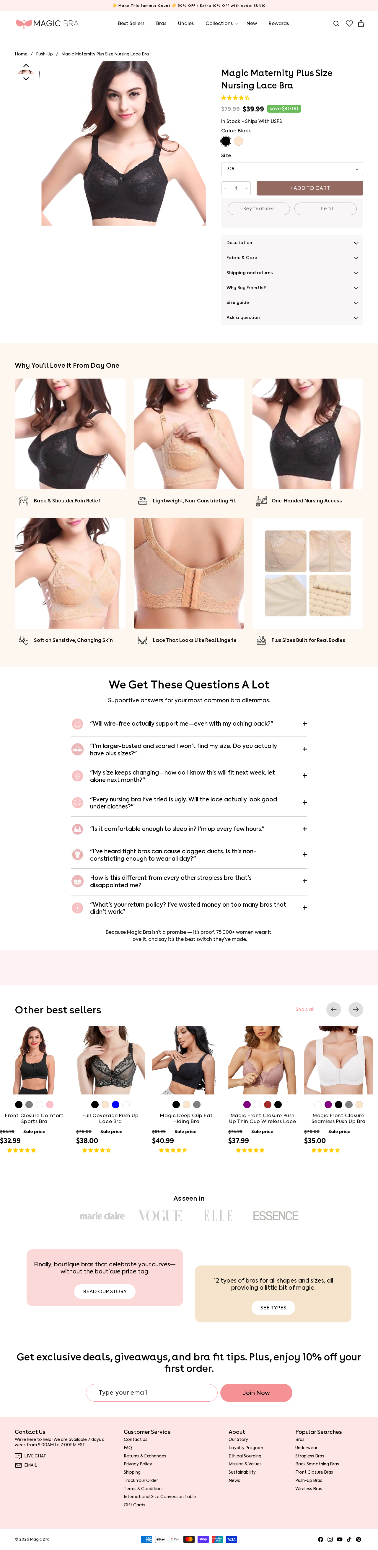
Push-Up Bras (308, 1480)
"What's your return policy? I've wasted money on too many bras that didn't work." (188, 908)
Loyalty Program (246, 1447)
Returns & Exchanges (145, 1456)
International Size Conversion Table (160, 1496)
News (234, 1480)
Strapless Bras (309, 1456)
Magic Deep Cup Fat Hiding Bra (186, 1118)
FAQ (128, 1447)
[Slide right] (355, 1009)
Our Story (238, 1439)
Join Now (256, 1393)
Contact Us (135, 1439)
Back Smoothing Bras (317, 1464)
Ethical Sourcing (245, 1456)
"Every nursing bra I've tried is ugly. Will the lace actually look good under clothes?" (183, 803)
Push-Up (44, 54)
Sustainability (242, 1472)
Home (21, 54)
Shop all (305, 1009)
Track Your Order (141, 1480)
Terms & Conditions (144, 1488)
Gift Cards (134, 1505)
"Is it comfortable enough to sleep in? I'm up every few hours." (177, 829)
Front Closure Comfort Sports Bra (34, 1118)
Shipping (132, 1472)
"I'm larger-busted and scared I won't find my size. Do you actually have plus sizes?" (183, 750)
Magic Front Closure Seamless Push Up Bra (339, 1118)
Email (30, 1465)
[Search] (336, 23)
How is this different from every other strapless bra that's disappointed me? (171, 882)
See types (273, 1307)
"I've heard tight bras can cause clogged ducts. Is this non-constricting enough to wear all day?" (173, 855)
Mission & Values (245, 1464)
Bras (299, 1439)
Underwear (306, 1447)
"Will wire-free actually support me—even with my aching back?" (181, 723)
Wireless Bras (308, 1488)
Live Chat (35, 1456)
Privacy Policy (138, 1464)
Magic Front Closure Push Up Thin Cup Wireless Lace (262, 1118)
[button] (236, 98)
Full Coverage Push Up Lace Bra (110, 1118)
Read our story (105, 1291)
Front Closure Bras (314, 1472)
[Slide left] (333, 1009)
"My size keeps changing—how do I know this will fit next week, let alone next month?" (182, 776)
